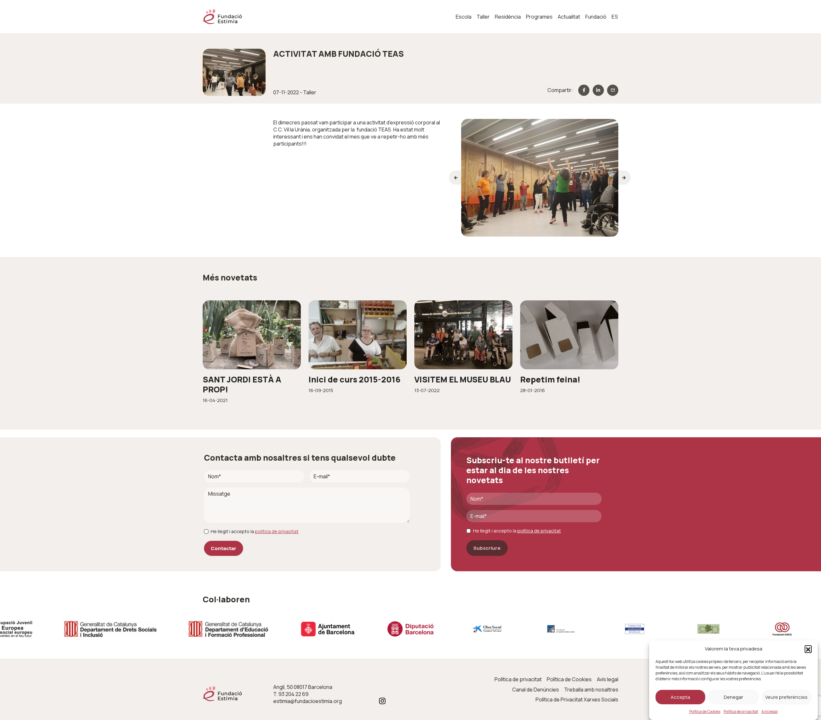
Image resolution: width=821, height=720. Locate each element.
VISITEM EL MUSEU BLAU (462, 379)
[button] (808, 649)
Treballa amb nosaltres (591, 689)
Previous (455, 178)
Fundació (595, 16)
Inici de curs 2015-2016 (355, 379)
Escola (463, 16)
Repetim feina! (550, 379)
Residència (508, 16)
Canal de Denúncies (535, 689)
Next (624, 178)
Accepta (680, 697)
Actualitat (569, 16)
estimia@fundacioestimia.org (307, 701)
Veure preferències (786, 697)
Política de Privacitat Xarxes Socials (577, 699)
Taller (483, 16)
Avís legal (769, 711)
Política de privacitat (741, 711)
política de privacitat (277, 531)
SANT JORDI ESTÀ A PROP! (242, 384)
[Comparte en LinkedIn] (598, 90)
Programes (539, 16)
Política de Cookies (704, 711)
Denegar (733, 697)
